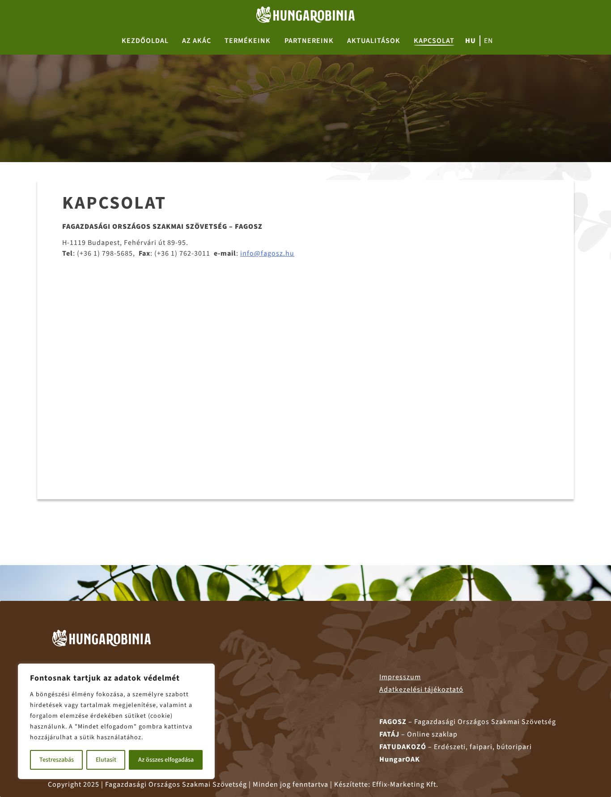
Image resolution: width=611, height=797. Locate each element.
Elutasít (106, 759)
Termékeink (248, 41)
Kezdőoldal (145, 41)
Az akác (196, 41)
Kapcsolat (434, 41)
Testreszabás (56, 759)
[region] (116, 721)
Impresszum (400, 677)
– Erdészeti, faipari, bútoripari (455, 747)
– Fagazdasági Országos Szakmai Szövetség (467, 722)
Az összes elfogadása (166, 759)
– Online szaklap (418, 734)
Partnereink (309, 41)
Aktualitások (373, 41)
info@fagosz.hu (267, 253)
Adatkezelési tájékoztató (421, 689)
